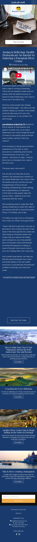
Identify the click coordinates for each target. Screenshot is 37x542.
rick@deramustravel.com (19, 521)
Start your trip (18, 501)
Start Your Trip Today (18, 320)
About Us (18, 513)
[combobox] (18, 497)
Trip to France (18, 42)
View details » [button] (18, 361)
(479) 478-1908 (18, 2)
